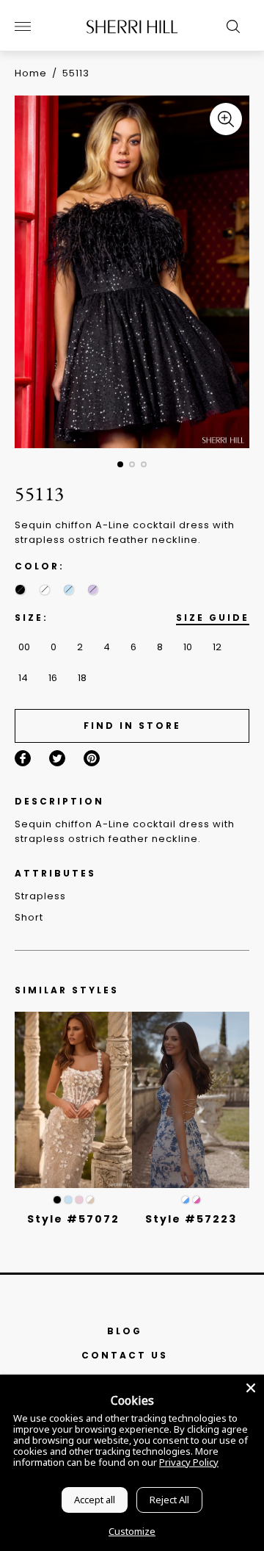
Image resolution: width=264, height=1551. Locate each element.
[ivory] (44, 589)
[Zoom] (226, 119)
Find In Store (132, 725)
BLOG (124, 1331)
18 (82, 678)
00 (24, 647)
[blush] (79, 1199)
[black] (20, 589)
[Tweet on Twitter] (57, 758)
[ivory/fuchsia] (196, 1199)
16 (52, 678)
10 (187, 647)
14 (23, 678)
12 (217, 647)
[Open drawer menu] (23, 26)
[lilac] (92, 589)
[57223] (190, 1100)
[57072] (73, 1100)
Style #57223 (191, 1219)
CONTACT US (124, 1355)
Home (31, 73)
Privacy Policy (189, 1462)
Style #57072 (73, 1219)
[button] (120, 464)
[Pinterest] (92, 758)
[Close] (250, 1388)
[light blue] (68, 1199)
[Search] (229, 26)
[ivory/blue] (185, 1199)
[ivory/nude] (90, 1199)
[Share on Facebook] (23, 758)
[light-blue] (68, 589)
